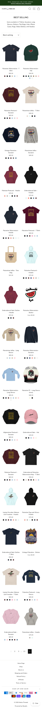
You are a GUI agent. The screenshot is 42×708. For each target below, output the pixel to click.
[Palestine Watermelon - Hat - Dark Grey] (31, 76)
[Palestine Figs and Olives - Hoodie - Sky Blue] (30, 520)
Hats (28, 24)
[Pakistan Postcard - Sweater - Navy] (7, 480)
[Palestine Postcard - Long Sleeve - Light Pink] (37, 600)
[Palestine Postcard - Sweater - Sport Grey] (15, 118)
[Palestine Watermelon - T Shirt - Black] (7, 76)
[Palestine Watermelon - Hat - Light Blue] (30, 78)
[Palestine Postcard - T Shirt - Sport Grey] (35, 236)
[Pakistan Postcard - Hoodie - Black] (12, 196)
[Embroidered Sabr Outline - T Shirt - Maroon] (13, 560)
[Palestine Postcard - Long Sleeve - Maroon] (30, 600)
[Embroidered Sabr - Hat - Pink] (33, 438)
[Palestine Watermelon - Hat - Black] (23, 76)
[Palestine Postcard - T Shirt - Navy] (27, 236)
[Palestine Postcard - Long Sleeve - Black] (25, 600)
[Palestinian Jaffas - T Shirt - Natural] (27, 116)
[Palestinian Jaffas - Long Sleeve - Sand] (12, 358)
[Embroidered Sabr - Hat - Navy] (28, 438)
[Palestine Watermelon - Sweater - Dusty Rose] (32, 358)
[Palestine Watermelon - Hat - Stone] (36, 76)
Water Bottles (21, 27)
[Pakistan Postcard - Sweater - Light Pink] (17, 480)
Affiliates (21, 680)
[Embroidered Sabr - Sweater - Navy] (12, 640)
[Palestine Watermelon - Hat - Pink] (38, 76)
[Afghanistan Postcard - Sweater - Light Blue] (12, 440)
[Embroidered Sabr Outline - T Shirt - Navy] (8, 560)
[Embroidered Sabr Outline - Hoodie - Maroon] (13, 318)
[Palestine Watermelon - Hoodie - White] (18, 238)
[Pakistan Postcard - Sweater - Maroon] (10, 480)
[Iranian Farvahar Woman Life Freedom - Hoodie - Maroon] (8, 520)
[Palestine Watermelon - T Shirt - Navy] (10, 76)
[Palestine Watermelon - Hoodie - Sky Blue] (16, 238)
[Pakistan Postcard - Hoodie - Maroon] (17, 196)
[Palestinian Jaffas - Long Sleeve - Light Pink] (15, 358)
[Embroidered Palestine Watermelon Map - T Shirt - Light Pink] (36, 480)
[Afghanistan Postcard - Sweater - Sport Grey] (15, 440)
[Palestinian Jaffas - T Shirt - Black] (32, 116)
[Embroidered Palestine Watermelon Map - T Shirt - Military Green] (33, 480)
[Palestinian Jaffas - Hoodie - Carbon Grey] (30, 638)
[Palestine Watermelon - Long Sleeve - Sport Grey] (11, 398)
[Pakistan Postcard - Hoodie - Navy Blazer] (15, 196)
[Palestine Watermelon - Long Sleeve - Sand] (16, 398)
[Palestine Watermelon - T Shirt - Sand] (12, 76)
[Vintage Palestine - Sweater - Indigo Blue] (16, 158)
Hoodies (32, 27)
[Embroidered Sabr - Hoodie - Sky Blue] (26, 198)
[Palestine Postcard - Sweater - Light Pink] (17, 118)
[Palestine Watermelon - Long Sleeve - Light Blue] (13, 398)
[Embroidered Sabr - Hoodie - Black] (31, 198)
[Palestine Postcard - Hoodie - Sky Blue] (38, 278)
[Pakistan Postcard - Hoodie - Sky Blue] (10, 196)
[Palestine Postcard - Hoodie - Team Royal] (31, 278)
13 (24, 651)
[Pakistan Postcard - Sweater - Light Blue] (12, 480)
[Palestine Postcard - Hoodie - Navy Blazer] (26, 278)
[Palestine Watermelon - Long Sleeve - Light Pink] (18, 398)
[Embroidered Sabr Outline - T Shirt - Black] (11, 560)
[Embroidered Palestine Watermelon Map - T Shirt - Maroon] (28, 480)
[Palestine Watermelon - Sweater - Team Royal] (30, 358)
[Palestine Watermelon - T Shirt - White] (17, 76)
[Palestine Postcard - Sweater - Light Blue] (12, 118)
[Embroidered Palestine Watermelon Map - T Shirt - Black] (23, 480)
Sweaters (28, 22)
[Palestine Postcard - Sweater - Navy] (7, 118)
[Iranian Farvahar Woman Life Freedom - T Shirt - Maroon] (5, 600)
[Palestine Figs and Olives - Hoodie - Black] (32, 520)
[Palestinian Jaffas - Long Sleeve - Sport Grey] (7, 358)
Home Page (21, 663)
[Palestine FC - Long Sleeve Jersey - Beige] (30, 398)
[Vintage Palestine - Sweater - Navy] (8, 158)
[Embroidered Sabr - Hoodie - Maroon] (36, 198)
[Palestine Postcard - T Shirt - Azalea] (32, 236)
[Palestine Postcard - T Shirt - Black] (25, 236)
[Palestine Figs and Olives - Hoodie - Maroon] (37, 520)
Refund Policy (21, 676)
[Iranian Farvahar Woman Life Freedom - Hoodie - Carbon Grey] (16, 520)
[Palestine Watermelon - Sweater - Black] (25, 358)
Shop (21, 667)
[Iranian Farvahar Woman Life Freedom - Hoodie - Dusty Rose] (13, 520)
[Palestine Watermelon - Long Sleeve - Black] (3, 398)
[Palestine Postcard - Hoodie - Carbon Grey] (36, 278)
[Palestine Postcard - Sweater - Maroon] (10, 118)
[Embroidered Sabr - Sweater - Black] (10, 640)
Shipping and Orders (21, 673)
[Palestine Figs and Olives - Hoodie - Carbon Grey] (27, 520)
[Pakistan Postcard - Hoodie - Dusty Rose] (5, 196)
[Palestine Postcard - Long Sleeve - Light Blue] (35, 600)
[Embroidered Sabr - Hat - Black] (26, 438)
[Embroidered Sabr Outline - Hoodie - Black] (8, 318)
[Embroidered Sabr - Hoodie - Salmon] (28, 198)
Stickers (16, 24)
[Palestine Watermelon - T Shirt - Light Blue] (15, 76)
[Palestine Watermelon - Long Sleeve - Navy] (6, 398)
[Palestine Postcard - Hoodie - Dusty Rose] (33, 278)
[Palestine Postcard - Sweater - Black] (5, 118)
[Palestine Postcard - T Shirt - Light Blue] (37, 236)
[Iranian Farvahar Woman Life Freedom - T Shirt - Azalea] (12, 600)
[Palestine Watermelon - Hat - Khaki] (33, 76)
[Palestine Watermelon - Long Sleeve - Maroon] (8, 398)
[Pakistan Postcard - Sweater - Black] (5, 480)
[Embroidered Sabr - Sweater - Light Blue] (5, 640)
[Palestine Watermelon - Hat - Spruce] (28, 76)
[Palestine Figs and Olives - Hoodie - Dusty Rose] (25, 520)
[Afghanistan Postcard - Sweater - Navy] (7, 440)
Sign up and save (20, 689)
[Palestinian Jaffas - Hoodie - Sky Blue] (32, 638)
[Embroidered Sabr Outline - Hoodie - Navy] (11, 318)
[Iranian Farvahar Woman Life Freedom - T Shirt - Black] (7, 600)
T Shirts (21, 22)
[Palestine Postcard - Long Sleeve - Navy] (27, 600)
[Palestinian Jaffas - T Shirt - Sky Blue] (30, 116)
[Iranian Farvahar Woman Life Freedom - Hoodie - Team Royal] (11, 520)
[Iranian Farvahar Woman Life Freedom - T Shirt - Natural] (15, 600)
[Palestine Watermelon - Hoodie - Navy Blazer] (6, 238)
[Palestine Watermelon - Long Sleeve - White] (11, 400)
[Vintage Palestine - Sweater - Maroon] (11, 158)
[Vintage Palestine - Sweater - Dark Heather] (13, 158)
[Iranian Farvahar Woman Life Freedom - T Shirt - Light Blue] (17, 600)
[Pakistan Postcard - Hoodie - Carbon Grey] (7, 196)
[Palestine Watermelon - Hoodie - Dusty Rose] (11, 238)
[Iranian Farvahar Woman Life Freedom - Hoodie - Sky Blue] (18, 520)
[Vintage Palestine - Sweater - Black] (6, 158)
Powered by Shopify (21, 706)
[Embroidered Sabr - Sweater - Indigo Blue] (17, 640)
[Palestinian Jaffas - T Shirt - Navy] (35, 116)
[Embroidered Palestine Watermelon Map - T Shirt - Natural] (26, 480)
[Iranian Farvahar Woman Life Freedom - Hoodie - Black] (3, 520)
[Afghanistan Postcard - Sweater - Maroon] (10, 440)
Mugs (14, 27)
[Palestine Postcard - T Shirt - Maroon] (30, 236)
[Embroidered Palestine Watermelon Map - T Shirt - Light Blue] (38, 480)
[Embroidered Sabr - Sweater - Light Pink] (7, 640)
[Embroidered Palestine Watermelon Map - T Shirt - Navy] (31, 480)
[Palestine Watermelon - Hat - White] (32, 78)
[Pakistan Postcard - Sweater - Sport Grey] (15, 480)
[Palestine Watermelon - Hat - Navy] (26, 76)
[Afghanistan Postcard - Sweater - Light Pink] (17, 440)
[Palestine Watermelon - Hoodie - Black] (3, 238)
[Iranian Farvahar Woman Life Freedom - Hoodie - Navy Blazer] (6, 520)
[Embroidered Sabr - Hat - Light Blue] (31, 438)
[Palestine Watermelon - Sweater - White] (37, 358)
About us (21, 670)
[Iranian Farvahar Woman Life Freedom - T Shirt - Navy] (10, 600)
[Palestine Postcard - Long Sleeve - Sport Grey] (32, 600)
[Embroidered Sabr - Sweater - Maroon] (15, 640)
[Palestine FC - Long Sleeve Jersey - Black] (32, 398)
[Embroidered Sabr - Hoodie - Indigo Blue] (33, 198)
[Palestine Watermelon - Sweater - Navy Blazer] (27, 358)
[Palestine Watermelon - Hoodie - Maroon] (8, 238)
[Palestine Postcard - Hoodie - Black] (23, 278)
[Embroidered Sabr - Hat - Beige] (36, 438)
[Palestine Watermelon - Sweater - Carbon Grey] (35, 358)
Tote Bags (22, 24)
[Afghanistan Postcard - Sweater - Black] (5, 440)
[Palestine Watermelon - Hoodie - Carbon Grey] (13, 238)
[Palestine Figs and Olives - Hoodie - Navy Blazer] (35, 520)
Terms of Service (21, 683)
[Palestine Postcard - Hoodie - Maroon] (28, 278)
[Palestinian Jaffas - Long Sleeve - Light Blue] (10, 358)
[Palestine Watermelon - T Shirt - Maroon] (5, 76)
